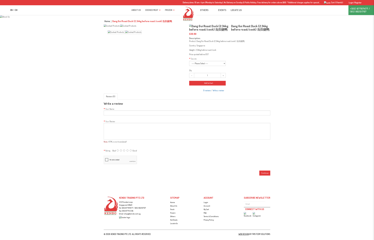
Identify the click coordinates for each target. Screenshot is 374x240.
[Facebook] (247, 214)
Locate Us (174, 223)
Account (207, 206)
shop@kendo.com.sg (132, 214)
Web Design (243, 234)
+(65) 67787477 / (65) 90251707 (360, 10)
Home (107, 21)
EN (11, 10)
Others (172, 216)
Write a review (218, 90)
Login (206, 202)
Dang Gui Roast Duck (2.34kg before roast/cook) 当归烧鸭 (142, 21)
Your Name (109, 109)
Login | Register (355, 2)
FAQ (205, 213)
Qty (190, 70)
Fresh (172, 209)
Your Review (110, 121)
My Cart (206, 209)
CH (16, 10)
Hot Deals (174, 220)
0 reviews (207, 90)
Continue (264, 173)
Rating (107, 150)
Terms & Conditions (211, 216)
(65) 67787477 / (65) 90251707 (134, 208)
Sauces (193, 58)
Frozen (172, 213)
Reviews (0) (110, 96)
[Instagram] (257, 214)
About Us (173, 206)
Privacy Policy (209, 220)
